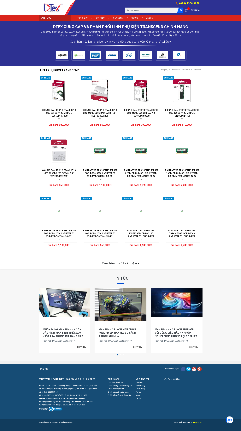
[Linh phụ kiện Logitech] (62, 55)
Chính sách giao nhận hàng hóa (120, 386)
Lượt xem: (67, 341)
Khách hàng (140, 386)
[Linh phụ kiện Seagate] (78, 55)
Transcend (175, 70)
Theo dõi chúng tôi (172, 369)
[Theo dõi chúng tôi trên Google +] (199, 369)
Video (138, 395)
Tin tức (134, 18)
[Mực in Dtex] (52, 7)
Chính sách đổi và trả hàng (118, 392)
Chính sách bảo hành (116, 389)
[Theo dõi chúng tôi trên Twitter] (188, 369)
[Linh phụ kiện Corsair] (162, 55)
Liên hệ (149, 18)
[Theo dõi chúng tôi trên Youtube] (194, 369)
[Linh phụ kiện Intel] (129, 55)
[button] (117, 354)
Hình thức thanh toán (116, 382)
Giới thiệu (100, 18)
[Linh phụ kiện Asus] (112, 55)
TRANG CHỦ (43, 369)
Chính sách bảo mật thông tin (119, 395)
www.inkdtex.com (53, 398)
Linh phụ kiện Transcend (191, 70)
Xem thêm (120, 263)
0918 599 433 (81, 395)
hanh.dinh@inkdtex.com (75, 398)
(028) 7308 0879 (189, 3)
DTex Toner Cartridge (172, 379)
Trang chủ (83, 18)
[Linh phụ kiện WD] (95, 55)
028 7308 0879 (53, 395)
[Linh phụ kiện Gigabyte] (179, 55)
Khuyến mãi (118, 18)
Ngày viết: (47, 341)
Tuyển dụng (140, 389)
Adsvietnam (198, 422)
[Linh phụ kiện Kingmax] (145, 55)
